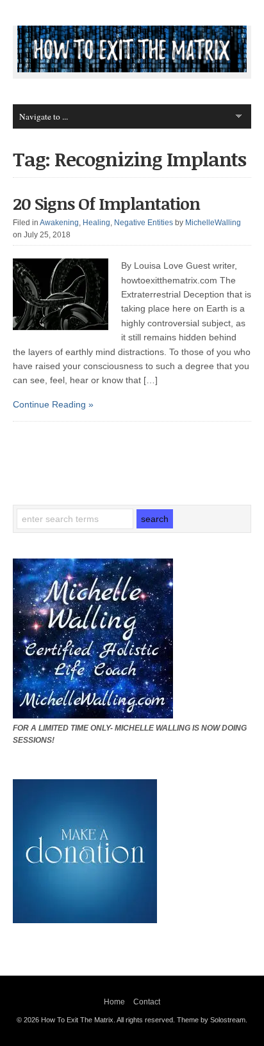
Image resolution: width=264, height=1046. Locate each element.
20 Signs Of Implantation (106, 203)
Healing (96, 222)
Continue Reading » (53, 404)
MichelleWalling (213, 222)
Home (114, 1001)
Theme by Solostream (211, 1020)
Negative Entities (143, 222)
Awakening (59, 222)
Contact (146, 1001)
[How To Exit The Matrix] (131, 69)
